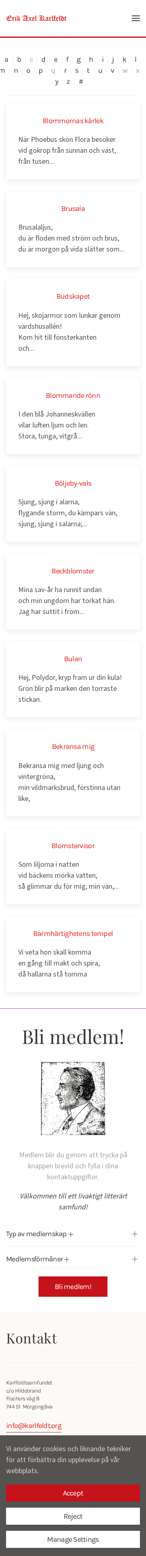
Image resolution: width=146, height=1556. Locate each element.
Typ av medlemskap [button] (37, 1233)
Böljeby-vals (73, 483)
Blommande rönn (73, 395)
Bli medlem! (73, 1286)
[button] (136, 18)
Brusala (73, 208)
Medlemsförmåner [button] (35, 1258)
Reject (73, 1516)
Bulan (73, 658)
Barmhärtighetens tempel (73, 933)
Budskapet (73, 296)
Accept (73, 1493)
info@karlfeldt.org (33, 1425)
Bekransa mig (73, 746)
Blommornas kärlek (73, 120)
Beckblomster (73, 570)
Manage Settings (73, 1539)
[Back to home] (36, 18)
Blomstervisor (73, 845)
